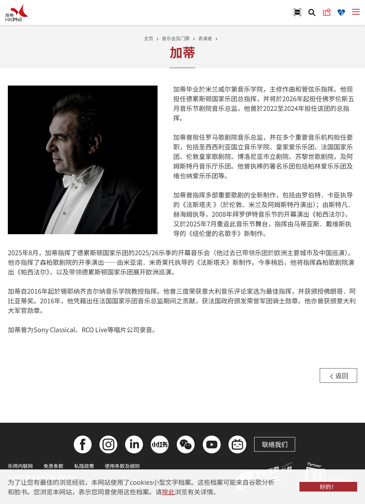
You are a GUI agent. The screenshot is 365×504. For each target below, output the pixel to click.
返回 (341, 375)
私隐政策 (84, 465)
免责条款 (53, 465)
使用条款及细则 (122, 465)
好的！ (328, 486)
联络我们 (275, 444)
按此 (168, 491)
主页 (148, 38)
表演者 (205, 38)
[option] (83, 159)
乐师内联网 (20, 465)
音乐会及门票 (176, 38)
